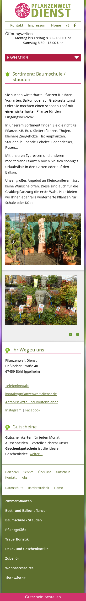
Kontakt (16, 25)
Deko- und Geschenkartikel (27, 548)
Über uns (44, 472)
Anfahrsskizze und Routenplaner (31, 402)
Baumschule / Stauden (23, 520)
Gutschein (63, 472)
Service (28, 472)
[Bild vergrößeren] (43, 263)
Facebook (32, 410)
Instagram (13, 410)
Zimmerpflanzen (18, 501)
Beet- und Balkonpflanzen (26, 510)
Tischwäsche (15, 577)
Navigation (16, 57)
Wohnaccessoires (19, 568)
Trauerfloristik (17, 539)
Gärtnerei (12, 472)
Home (56, 25)
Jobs (24, 477)
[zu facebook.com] (75, 25)
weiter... (36, 454)
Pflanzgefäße (15, 529)
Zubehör (12, 558)
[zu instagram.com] (67, 25)
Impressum (37, 25)
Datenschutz (14, 488)
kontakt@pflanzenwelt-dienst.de (31, 394)
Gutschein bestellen (43, 597)
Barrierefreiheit (38, 488)
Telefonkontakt (17, 385)
